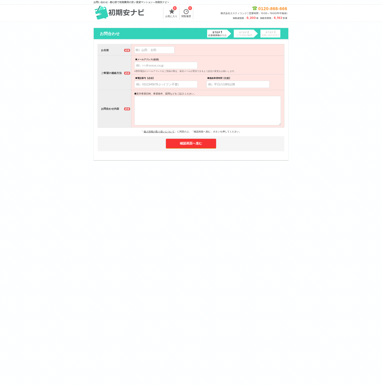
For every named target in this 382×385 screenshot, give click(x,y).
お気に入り (171, 12)
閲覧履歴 (186, 12)
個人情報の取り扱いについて (159, 131)
